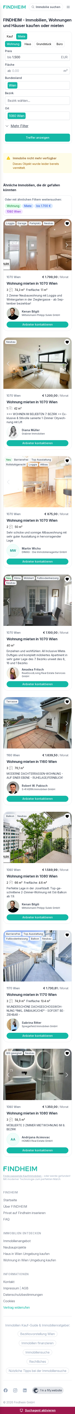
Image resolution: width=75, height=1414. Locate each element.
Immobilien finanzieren (37, 1343)
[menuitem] (37, 1301)
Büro (60, 44)
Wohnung (13, 44)
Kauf (10, 36)
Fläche (9, 64)
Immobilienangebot (17, 1241)
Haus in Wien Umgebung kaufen (26, 1254)
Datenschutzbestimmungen (23, 1295)
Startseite (10, 1200)
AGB (25, 1288)
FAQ (6, 1219)
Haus (28, 44)
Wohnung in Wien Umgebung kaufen (29, 1260)
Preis (8, 51)
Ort (7, 108)
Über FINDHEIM (15, 1206)
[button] (12, 245)
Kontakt (8, 1282)
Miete (21, 36)
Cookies (9, 1301)
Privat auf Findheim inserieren (24, 1213)
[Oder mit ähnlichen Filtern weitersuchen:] (37, 206)
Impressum (11, 1288)
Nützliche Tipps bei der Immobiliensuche (37, 1371)
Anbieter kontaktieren (37, 324)
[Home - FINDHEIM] (14, 7)
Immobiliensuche (37, 1352)
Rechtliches (37, 1362)
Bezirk (9, 93)
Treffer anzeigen (37, 137)
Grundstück (43, 44)
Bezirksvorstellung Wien (37, 1334)
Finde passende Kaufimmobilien (22, 1175)
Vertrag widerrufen (16, 1307)
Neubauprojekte (14, 1247)
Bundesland (13, 78)
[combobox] (37, 85)
